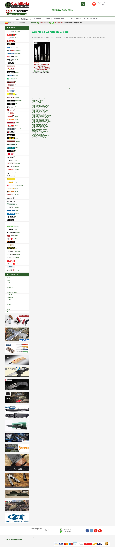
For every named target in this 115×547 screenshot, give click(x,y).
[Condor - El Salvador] (17, 334)
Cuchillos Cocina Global (39, 111)
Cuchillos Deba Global (39, 114)
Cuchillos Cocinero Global (40, 113)
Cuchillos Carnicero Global (40, 106)
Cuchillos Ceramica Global (40, 107)
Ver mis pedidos (75, 18)
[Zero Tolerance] (17, 518)
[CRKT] (17, 425)
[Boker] (17, 384)
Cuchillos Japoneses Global (40, 118)
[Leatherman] (17, 480)
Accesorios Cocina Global (40, 99)
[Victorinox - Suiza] (17, 320)
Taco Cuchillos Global (38, 136)
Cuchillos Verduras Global (40, 128)
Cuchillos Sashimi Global (39, 124)
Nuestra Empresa (59, 18)
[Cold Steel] (17, 411)
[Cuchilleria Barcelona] (17, 5)
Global (41, 28)
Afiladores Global (37, 100)
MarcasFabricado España (22, 19)
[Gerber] (17, 448)
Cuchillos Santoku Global (40, 123)
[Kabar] (17, 462)
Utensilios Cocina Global (39, 138)
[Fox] (17, 437)
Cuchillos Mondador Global (40, 119)
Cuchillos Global (37, 104)
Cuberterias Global (37, 102)
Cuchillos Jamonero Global (40, 116)
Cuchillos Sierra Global (39, 125)
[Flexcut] (17, 360)
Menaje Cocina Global (38, 133)
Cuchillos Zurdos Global (39, 129)
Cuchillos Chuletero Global (40, 110)
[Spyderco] (17, 505)
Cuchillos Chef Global (38, 109)
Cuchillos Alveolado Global (40, 105)
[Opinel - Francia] (17, 348)
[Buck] (17, 397)
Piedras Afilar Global (38, 134)
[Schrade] (17, 494)
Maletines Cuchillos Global (40, 131)
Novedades (38, 18)
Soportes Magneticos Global (40, 135)
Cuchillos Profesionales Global (41, 121)
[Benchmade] (17, 372)
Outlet (47, 18)
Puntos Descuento (91, 18)
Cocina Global (36, 101)
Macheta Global (37, 130)
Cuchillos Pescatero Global (40, 120)
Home (34, 28)
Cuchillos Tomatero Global (40, 126)
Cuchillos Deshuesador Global (41, 115)
